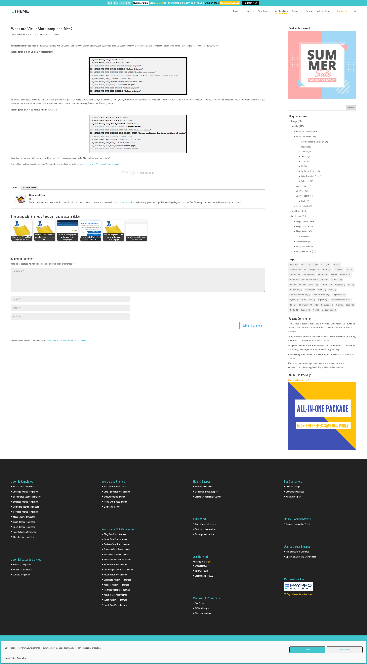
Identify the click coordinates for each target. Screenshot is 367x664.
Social (350, 305)
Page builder (339, 295)
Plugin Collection (303, 221)
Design (294, 121)
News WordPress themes (115, 539)
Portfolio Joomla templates (25, 511)
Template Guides (303, 206)
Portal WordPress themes (115, 501)
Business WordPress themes (117, 544)
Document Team (20, 34)
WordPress (263, 11)
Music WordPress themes (115, 595)
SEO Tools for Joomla (324, 305)
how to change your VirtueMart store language (99, 164)
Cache (336, 264)
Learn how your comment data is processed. (67, 340)
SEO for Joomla (305, 305)
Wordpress (296, 216)
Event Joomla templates (24, 522)
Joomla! (248, 11)
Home (236, 11)
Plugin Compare (302, 226)
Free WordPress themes (115, 486)
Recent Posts (29, 188)
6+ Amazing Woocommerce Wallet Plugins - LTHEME (314, 354)
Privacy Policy (22, 658)
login (351, 285)
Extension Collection (304, 131)
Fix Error (294, 280)
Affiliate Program (202, 608)
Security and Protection (341, 300)
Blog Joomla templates (23, 537)
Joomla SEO (326, 285)
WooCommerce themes (114, 496)
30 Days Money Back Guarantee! (298, 594)
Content (326, 269)
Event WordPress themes (115, 600)
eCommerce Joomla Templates (27, 496)
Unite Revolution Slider (310, 176)
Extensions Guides (303, 136)
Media (322, 290)
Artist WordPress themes (115, 574)
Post (312, 300)
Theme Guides (302, 241)
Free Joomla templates (23, 486)
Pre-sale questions (203, 486)
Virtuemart (44, 34)
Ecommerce (309, 275)
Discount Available (203, 613)
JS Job (304, 161)
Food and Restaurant (310, 280)
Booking (325, 264)
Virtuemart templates (22, 569)
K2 (302, 166)
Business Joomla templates (25, 501)
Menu (332, 290)
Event (334, 275)
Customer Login (323, 11)
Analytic (293, 264)
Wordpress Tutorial (304, 251)
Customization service (205, 529)
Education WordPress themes (117, 549)
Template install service (205, 524)
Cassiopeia (314, 269)
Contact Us (341, 11)
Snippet (339, 305)
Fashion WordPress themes (116, 554)
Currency (338, 269)
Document (294, 275)
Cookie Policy (10, 658)
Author (16, 188)
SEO (292, 305)
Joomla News (302, 186)
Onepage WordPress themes (117, 491)
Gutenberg (336, 280)
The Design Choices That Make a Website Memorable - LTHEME (320, 323)
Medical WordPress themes (116, 584)
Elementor (305, 236)
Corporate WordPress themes (117, 579)
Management (295, 290)
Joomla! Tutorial (302, 196)
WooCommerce (329, 310)
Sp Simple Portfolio (309, 171)
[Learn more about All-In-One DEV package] (322, 449)
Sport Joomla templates (24, 527)
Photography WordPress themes (118, 569)
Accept (307, 649)
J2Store (304, 152)
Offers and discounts (321, 295)
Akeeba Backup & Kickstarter (312, 142)
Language (340, 285)
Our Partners (200, 603)
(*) (209, 561)
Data (349, 269)
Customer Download (295, 491)
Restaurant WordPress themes (117, 559)
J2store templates (21, 574)
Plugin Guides (301, 231)
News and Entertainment (299, 295)
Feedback (345, 275)
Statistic (293, 310)
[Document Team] (21, 201)
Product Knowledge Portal (298, 524)
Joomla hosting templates (24, 532)
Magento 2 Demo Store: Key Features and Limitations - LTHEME (320, 345)
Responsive (323, 300)
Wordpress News (303, 246)
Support (295, 11)
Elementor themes (112, 506)
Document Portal (124, 202)
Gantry (303, 201)
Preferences (345, 649)
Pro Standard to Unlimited (297, 551)
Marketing (310, 290)
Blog (308, 11)
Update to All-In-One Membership (301, 556)
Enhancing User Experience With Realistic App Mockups (314, 349)
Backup (305, 264)
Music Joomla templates (24, 517)
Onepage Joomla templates (25, 491)
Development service (204, 534)
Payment (293, 300)
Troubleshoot (297, 211)
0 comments (54, 34)
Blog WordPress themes (115, 534)
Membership (280, 11)
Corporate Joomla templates (26, 506)
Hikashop (305, 147)
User (316, 310)
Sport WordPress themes (115, 605)
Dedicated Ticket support (206, 491)
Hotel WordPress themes (115, 564)
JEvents (304, 156)
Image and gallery (297, 285)
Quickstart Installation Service (208, 496)
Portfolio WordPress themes (117, 590)
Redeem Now (250, 2)
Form (324, 280)
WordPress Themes (320, 340)
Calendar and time (297, 269)
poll (303, 300)
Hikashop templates (22, 564)
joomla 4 (313, 285)
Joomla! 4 (300, 191)
